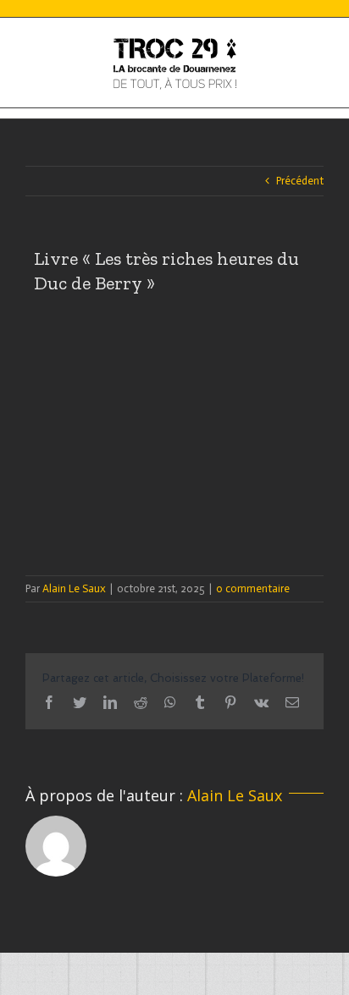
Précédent (300, 180)
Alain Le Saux (74, 588)
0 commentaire (253, 588)
